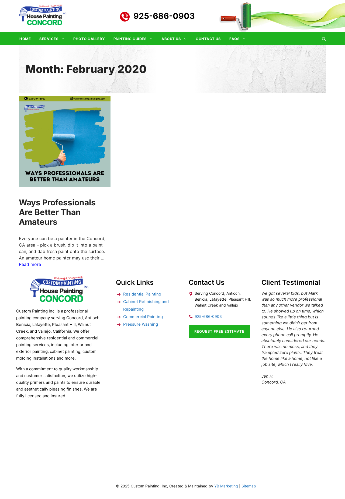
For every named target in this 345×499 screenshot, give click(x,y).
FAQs (234, 39)
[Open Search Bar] (324, 38)
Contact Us (208, 39)
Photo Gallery (89, 39)
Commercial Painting (143, 316)
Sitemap (249, 486)
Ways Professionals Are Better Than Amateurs (57, 212)
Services (48, 39)
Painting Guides (130, 39)
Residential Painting (142, 294)
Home (25, 39)
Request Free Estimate (219, 331)
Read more (30, 264)
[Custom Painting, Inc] (59, 300)
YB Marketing (226, 486)
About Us (171, 39)
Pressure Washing (140, 324)
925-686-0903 (164, 16)
